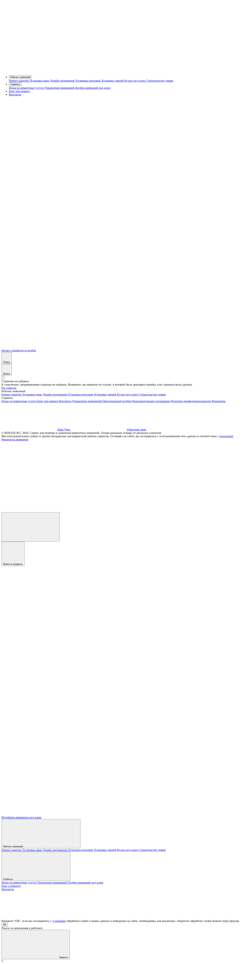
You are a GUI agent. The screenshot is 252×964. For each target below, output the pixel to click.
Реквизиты (218, 401)
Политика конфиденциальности (191, 401)
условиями (59, 921)
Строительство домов (159, 80)
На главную (8, 387)
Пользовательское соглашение (151, 401)
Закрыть (63, 957)
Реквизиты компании (14, 439)
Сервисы (15, 84)
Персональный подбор (117, 401)
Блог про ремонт (19, 91)
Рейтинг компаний (20, 77)
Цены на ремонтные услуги (27, 87)
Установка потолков (88, 80)
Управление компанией (60, 87)
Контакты (15, 94)
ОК (4, 924)
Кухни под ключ (135, 80)
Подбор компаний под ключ (93, 87)
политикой (226, 436)
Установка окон (40, 80)
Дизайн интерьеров (62, 80)
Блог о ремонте (11, 885)
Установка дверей (112, 80)
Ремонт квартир (19, 80)
